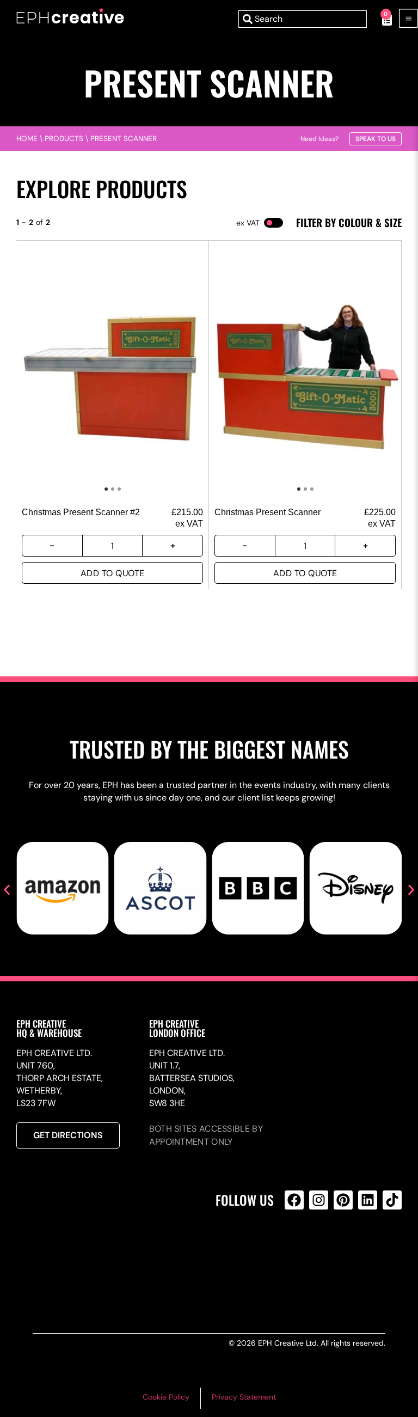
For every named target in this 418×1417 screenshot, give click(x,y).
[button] (7, 890)
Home (27, 138)
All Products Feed (297, 1247)
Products (64, 138)
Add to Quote (113, 573)
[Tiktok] (392, 1200)
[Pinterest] (343, 1200)
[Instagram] (318, 1200)
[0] (381, 19)
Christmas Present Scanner (267, 512)
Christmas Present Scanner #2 (81, 512)
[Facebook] (294, 1200)
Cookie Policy (166, 1397)
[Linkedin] (367, 1200)
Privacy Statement (244, 1397)
